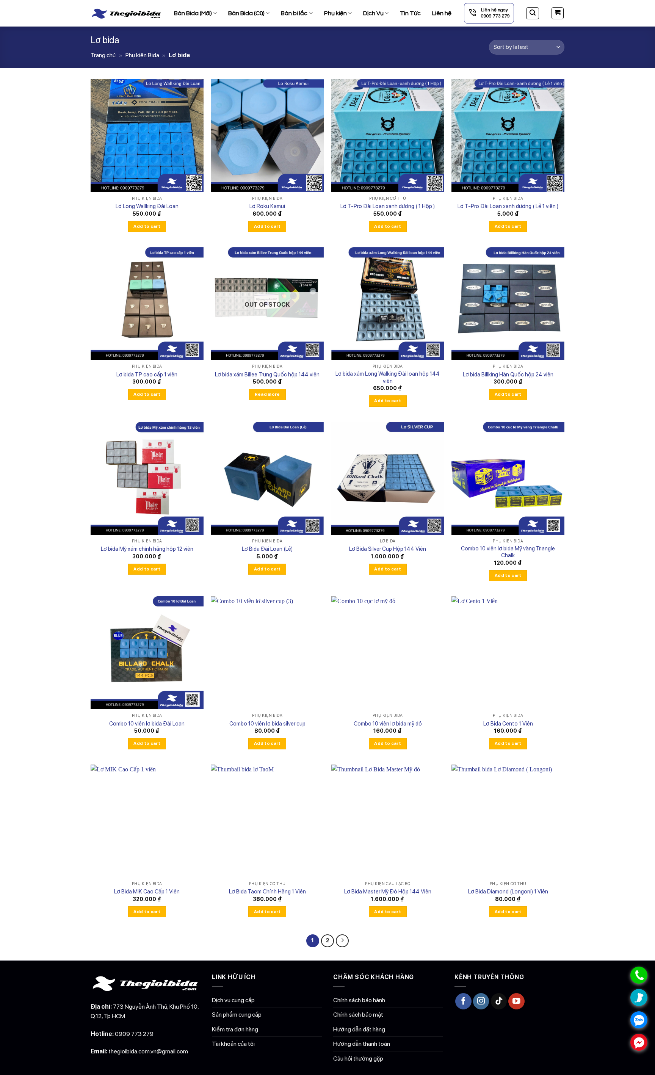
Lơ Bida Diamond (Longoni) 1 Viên (508, 891)
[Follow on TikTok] (499, 1001)
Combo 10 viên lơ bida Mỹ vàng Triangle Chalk (508, 552)
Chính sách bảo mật (358, 1014)
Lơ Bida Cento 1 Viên (508, 723)
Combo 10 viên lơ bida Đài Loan (147, 723)
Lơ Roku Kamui (267, 206)
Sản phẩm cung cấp (237, 1014)
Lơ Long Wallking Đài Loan (147, 206)
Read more (267, 394)
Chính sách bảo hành (359, 1000)
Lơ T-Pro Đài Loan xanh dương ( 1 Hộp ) (387, 206)
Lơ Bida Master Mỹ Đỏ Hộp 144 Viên (387, 891)
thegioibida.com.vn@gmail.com (148, 1051)
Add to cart (146, 226)
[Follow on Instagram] (481, 1001)
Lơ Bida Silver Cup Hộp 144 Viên (387, 548)
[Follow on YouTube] (516, 1001)
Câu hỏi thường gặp (358, 1058)
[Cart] (558, 13)
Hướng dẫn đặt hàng (359, 1029)
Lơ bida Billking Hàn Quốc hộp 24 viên (508, 374)
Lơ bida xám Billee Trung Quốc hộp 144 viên (267, 374)
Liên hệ (441, 13)
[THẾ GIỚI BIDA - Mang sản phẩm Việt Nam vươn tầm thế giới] (127, 13)
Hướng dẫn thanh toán (361, 1043)
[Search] (532, 13)
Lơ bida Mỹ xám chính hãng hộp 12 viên (147, 548)
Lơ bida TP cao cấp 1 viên (146, 374)
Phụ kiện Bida (142, 55)
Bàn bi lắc (294, 13)
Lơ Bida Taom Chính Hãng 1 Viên (267, 891)
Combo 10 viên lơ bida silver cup (267, 723)
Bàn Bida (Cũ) (246, 13)
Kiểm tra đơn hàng (235, 1029)
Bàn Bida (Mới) (193, 13)
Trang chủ (103, 55)
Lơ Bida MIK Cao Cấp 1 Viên (147, 891)
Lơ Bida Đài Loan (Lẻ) (267, 548)
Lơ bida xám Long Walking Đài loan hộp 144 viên (387, 377)
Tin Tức (410, 13)
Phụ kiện (335, 13)
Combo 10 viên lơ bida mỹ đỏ (388, 723)
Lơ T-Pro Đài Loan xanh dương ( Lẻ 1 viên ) (508, 206)
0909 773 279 (134, 1033)
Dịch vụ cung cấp (233, 1000)
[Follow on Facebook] (463, 1001)
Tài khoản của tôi (233, 1043)
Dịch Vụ (373, 13)
